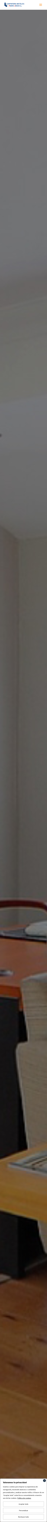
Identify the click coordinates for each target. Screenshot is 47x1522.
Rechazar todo (23, 1517)
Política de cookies (24, 1498)
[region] (23, 1500)
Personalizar (23, 1510)
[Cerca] (44, 1480)
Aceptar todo (23, 1504)
